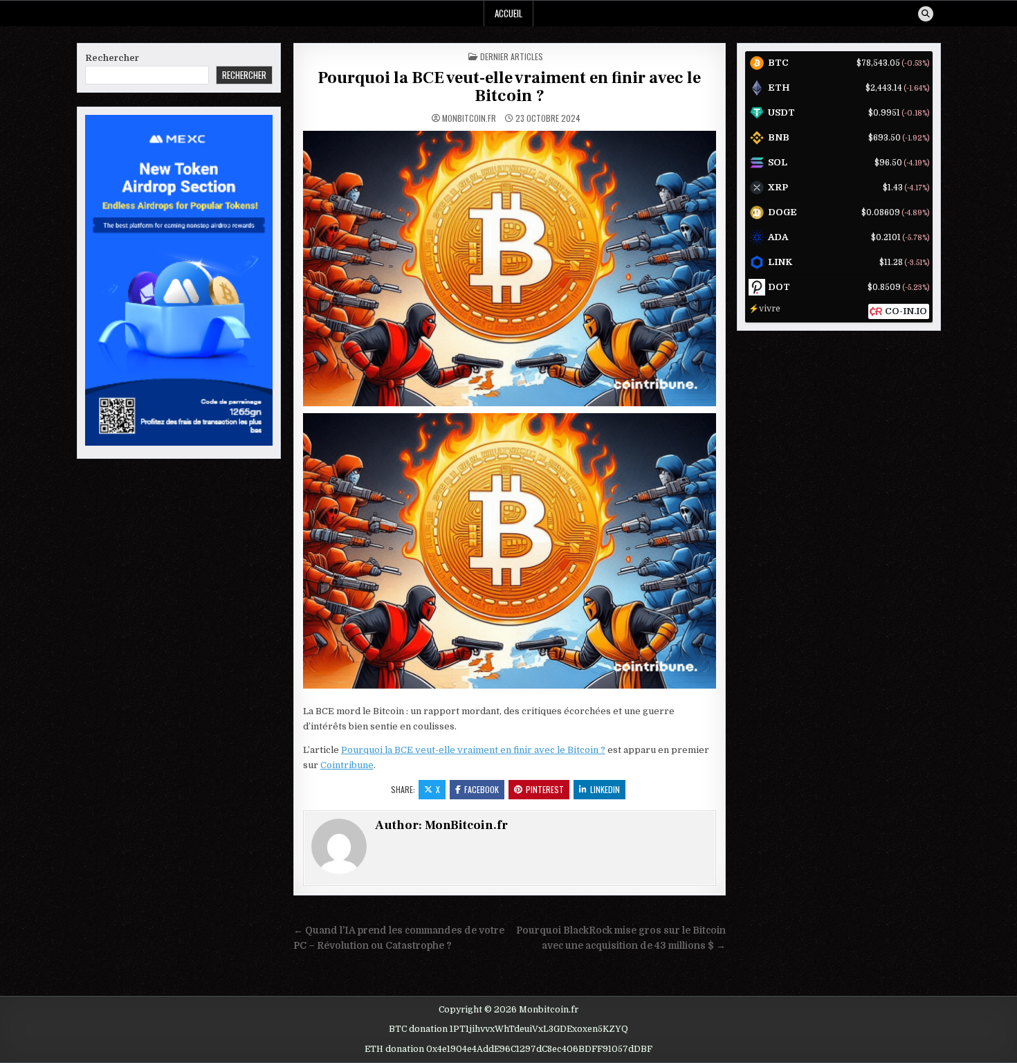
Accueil (508, 13)
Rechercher (112, 58)
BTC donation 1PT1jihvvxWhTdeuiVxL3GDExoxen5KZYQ (508, 1029)
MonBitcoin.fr (469, 118)
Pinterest (545, 789)
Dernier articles (511, 56)
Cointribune (347, 765)
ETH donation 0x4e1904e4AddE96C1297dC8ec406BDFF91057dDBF (508, 1049)
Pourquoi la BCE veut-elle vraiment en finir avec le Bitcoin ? (509, 87)
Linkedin (605, 789)
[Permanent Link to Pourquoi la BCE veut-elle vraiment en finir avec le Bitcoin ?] (509, 268)
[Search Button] (925, 13)
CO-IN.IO (906, 311)
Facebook (481, 789)
